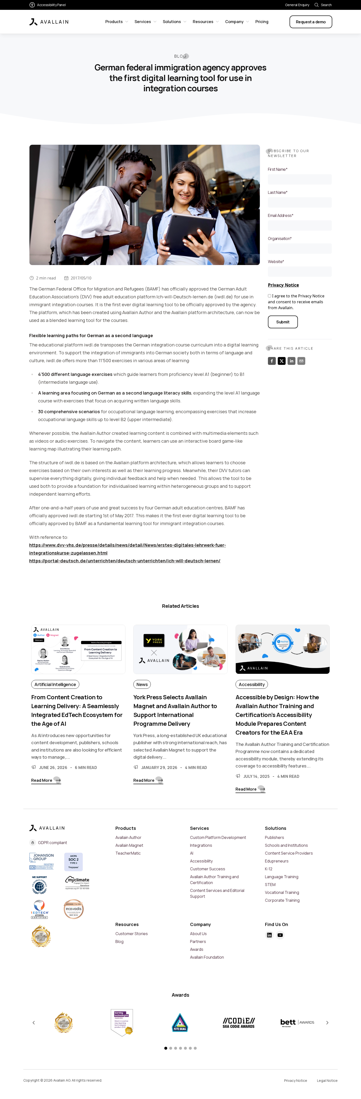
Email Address (280, 215)
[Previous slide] (33, 1022)
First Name (278, 169)
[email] (301, 361)
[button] (165, 1048)
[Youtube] (280, 935)
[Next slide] (327, 1022)
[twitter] (282, 361)
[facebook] (272, 361)
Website (276, 261)
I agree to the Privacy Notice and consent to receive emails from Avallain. (296, 301)
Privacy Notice (283, 285)
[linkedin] (291, 361)
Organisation (280, 238)
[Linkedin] (269, 935)
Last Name (278, 192)
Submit (283, 322)
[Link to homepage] (49, 22)
